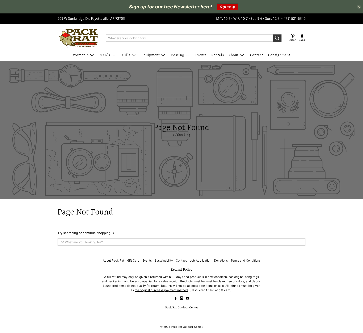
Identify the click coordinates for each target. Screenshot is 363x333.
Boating (177, 55)
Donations (221, 260)
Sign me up (227, 6)
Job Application (200, 260)
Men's (105, 55)
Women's (81, 55)
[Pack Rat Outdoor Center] (79, 38)
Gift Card (133, 260)
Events (200, 55)
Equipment (151, 55)
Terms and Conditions (245, 260)
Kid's (125, 55)
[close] (359, 7)
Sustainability (164, 260)
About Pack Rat (113, 260)
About (234, 55)
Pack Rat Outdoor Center (186, 326)
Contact (256, 55)
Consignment (279, 55)
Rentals (217, 55)
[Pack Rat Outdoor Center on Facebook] (176, 299)
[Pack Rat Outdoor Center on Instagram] (181, 299)
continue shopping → (98, 233)
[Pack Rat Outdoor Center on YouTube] (187, 299)
